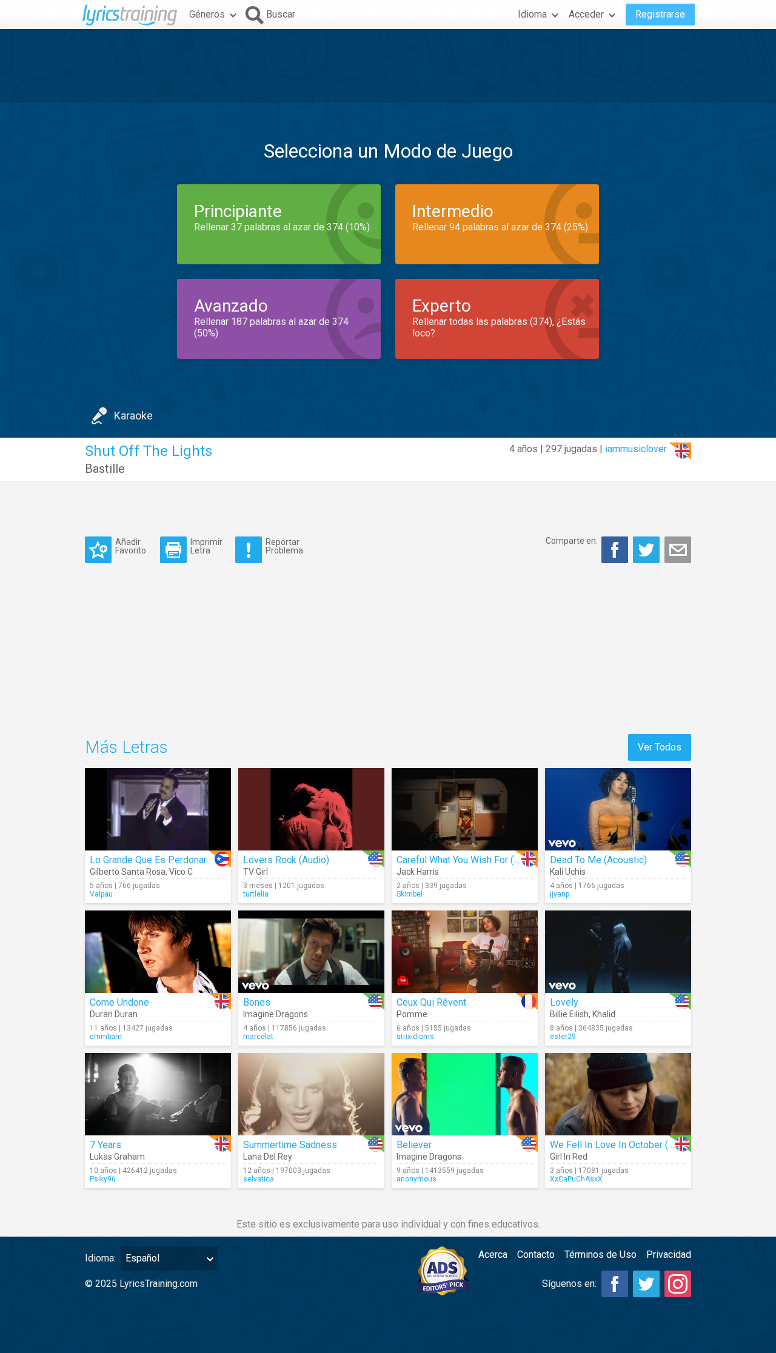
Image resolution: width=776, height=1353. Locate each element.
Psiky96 (103, 1179)
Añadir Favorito (130, 546)
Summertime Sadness (290, 1145)
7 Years (105, 1145)
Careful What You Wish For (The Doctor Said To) (496, 860)
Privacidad (668, 1254)
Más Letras (126, 747)
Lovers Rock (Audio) (286, 860)
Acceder (586, 14)
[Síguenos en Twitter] (646, 1284)
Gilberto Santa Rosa (128, 872)
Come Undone (119, 1002)
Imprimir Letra (206, 546)
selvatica (258, 1179)
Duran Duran (114, 1014)
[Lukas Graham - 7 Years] (158, 1094)
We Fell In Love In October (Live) (619, 1145)
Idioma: (100, 1258)
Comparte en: (572, 540)
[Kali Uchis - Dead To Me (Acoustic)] (618, 809)
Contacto (536, 1254)
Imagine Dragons (275, 1014)
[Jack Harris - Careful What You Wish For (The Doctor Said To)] (465, 809)
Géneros (207, 14)
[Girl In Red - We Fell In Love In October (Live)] (618, 1094)
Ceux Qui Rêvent (431, 1002)
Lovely (564, 1002)
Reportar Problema (284, 546)
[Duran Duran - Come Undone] (158, 951)
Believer (414, 1145)
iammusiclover (636, 449)
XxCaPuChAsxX (576, 1179)
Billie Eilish (569, 1014)
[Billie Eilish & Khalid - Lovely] (618, 951)
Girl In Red (568, 1156)
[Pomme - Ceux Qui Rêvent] (465, 951)
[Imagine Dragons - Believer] (465, 1094)
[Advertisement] (388, 66)
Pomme (411, 1014)
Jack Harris (417, 872)
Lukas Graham (117, 1156)
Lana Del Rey (267, 1156)
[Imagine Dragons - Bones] (311, 951)
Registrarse (660, 14)
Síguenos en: (569, 1283)
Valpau (101, 894)
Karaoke (133, 415)
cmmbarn (106, 1036)
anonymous (416, 1179)
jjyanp (559, 894)
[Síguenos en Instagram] (677, 1284)
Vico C (181, 872)
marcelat (258, 1036)
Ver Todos (659, 747)
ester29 (563, 1036)
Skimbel (409, 894)
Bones (256, 1002)
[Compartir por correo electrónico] (677, 549)
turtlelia (256, 894)
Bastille (105, 468)
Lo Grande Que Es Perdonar (148, 860)
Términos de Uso (600, 1254)
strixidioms (415, 1036)
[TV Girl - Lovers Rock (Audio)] (311, 809)
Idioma (532, 14)
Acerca (492, 1254)
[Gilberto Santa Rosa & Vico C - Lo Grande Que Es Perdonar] (158, 809)
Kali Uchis (568, 872)
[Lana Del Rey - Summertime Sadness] (311, 1094)
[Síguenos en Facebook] (614, 1284)
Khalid (603, 1014)
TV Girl (255, 872)
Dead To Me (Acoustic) (598, 860)
